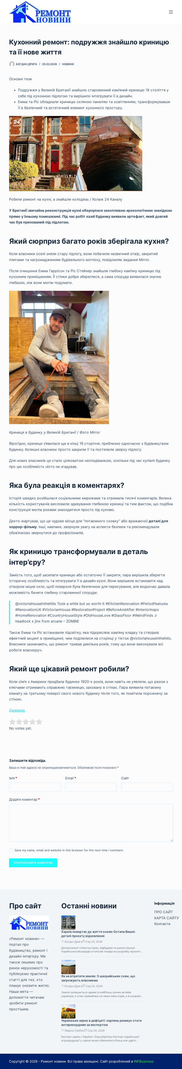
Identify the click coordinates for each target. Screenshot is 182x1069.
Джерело (17, 710)
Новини (68, 64)
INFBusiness (144, 1061)
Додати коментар (24, 799)
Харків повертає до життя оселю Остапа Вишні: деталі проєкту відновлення (98, 934)
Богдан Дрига (73, 941)
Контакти (162, 923)
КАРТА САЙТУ (166, 918)
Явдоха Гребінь (74, 1030)
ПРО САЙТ (163, 912)
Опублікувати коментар (33, 862)
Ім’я (13, 778)
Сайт (125, 778)
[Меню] (171, 12)
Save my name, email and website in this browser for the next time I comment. (69, 850)
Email (70, 778)
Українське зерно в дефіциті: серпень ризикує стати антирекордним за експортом (101, 1023)
